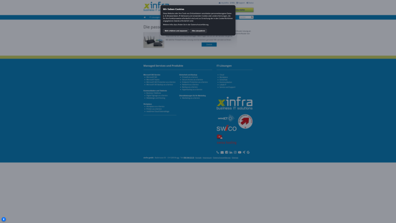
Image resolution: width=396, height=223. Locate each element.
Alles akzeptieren (198, 31)
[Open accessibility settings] (4, 219)
